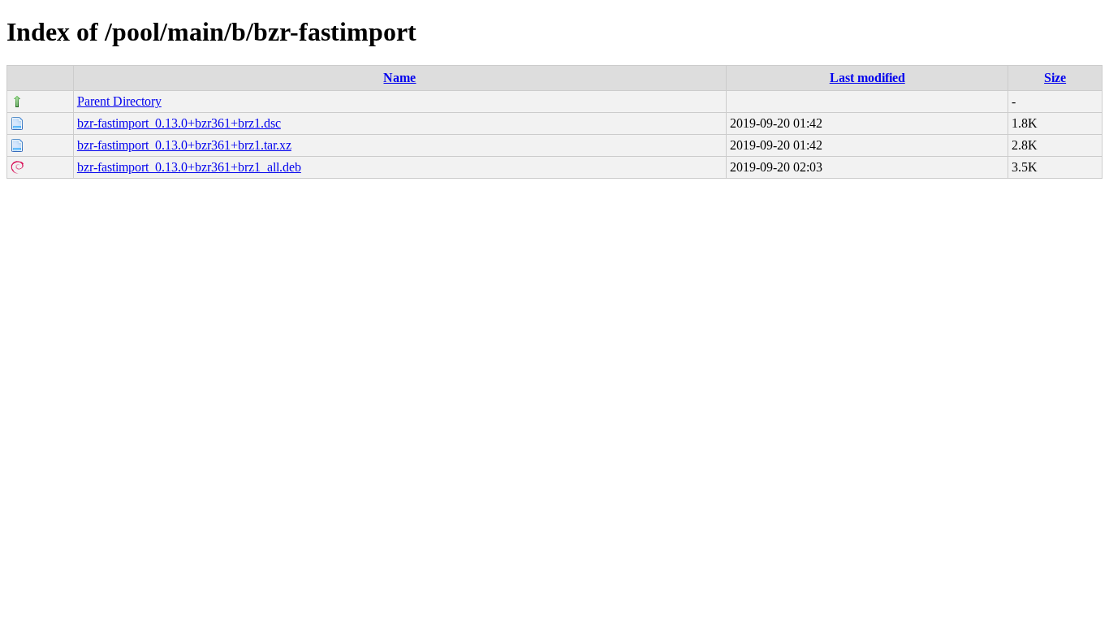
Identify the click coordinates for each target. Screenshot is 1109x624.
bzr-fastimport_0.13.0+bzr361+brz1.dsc (179, 123)
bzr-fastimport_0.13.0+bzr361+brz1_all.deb (189, 167)
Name (399, 77)
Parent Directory (119, 101)
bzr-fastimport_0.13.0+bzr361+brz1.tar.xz (184, 145)
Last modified (867, 77)
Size (1055, 77)
